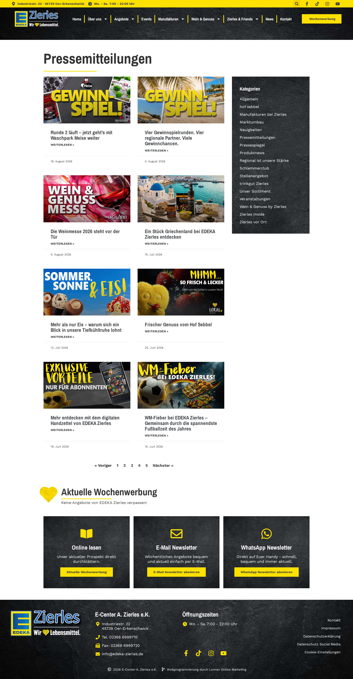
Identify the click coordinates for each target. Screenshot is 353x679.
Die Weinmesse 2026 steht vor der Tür (85, 234)
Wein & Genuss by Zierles (263, 206)
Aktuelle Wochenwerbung (87, 572)
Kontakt (286, 19)
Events (146, 19)
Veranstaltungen (255, 199)
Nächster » (163, 465)
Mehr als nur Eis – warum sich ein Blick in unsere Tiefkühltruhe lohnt (86, 327)
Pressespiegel (252, 145)
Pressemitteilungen (257, 137)
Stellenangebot (254, 176)
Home (77, 19)
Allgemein (249, 99)
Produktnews (252, 153)
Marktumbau (252, 122)
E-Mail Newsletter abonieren (176, 572)
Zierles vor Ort (253, 222)
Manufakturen (168, 19)
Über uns (94, 19)
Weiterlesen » (62, 144)
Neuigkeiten (251, 129)
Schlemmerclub (254, 168)
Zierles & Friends (240, 19)
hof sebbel (249, 106)
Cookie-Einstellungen (322, 652)
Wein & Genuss (202, 19)
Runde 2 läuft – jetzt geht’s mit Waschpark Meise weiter (81, 135)
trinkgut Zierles (254, 183)
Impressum (331, 628)
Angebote (121, 19)
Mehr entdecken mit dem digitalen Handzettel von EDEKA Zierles (85, 420)
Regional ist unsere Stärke (264, 160)
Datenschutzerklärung (322, 636)
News (270, 19)
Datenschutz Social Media (319, 644)
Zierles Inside (252, 214)
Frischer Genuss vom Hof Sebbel (178, 324)
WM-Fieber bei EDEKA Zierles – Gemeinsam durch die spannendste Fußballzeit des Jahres (181, 423)
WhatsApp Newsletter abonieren (266, 572)
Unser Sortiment (255, 191)
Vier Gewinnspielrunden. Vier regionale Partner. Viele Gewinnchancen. (174, 138)
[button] (296, 3)
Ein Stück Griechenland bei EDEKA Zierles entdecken (180, 234)
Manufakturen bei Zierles (263, 114)
